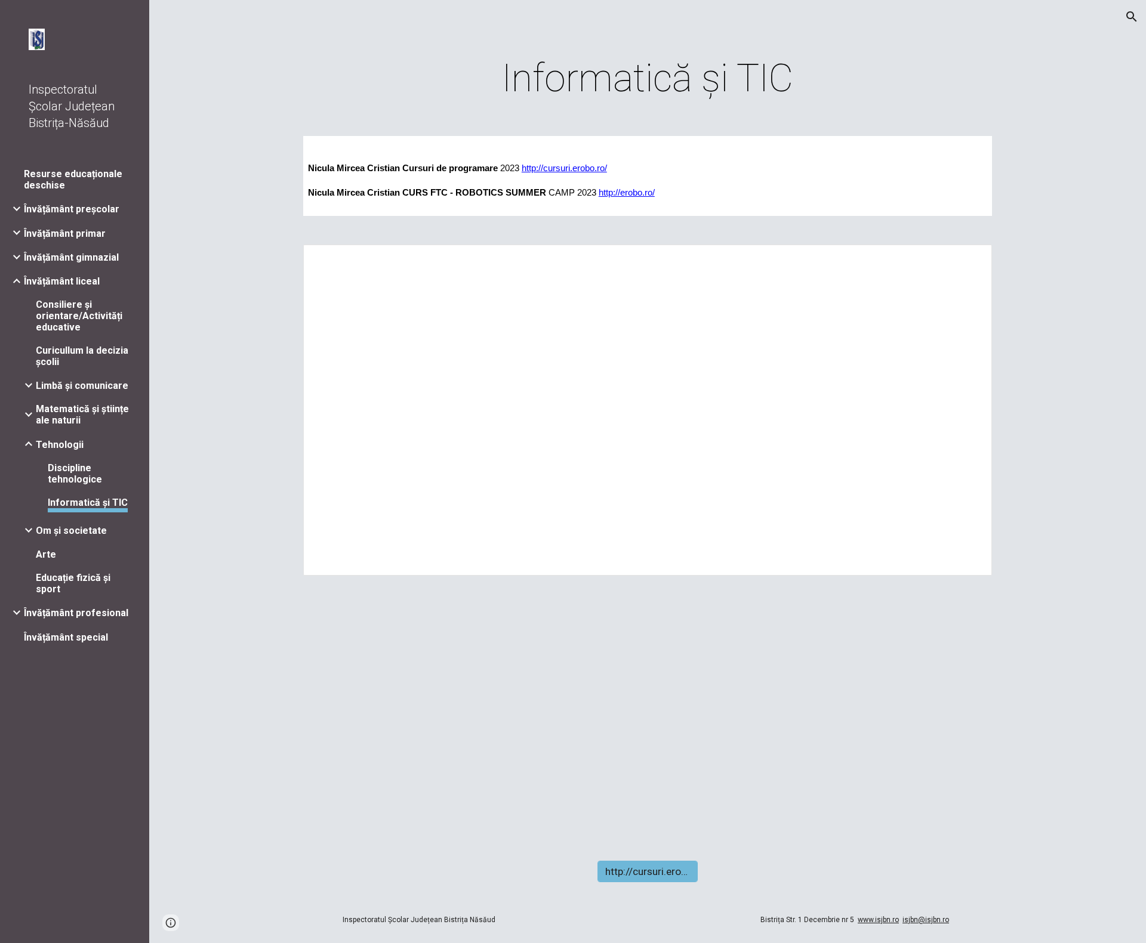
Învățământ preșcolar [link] (71, 209)
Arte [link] (46, 554)
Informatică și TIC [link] (88, 502)
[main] (647, 78)
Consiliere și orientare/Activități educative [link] (79, 316)
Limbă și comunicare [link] (82, 385)
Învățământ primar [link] (65, 233)
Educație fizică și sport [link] (73, 583)
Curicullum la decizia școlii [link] (82, 356)
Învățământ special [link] (66, 637)
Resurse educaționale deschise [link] (73, 179)
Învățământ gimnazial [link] (71, 257)
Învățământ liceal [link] (62, 281)
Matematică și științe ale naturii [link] (82, 414)
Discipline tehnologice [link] (75, 473)
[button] (1131, 16)
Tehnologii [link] (60, 444)
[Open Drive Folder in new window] (969, 260)
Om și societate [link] (71, 530)
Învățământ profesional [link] (76, 613)
